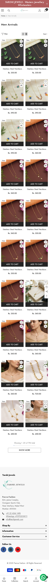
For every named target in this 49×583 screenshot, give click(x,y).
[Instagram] (10, 549)
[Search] (9, 10)
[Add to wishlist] (21, 41)
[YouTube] (18, 549)
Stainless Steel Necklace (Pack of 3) (12, 69)
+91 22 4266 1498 (13, 513)
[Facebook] (3, 549)
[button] (23, 34)
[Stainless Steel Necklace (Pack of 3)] (12, 50)
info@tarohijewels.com (14, 519)
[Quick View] (21, 45)
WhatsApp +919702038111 (16, 516)
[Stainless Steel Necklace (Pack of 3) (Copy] (12, 251)
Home (3, 16)
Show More (24, 450)
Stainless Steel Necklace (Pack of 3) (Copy (12, 269)
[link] (25, 579)
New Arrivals (12, 16)
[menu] (2, 10)
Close (47, 4)
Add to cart (12, 63)
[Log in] (39, 10)
